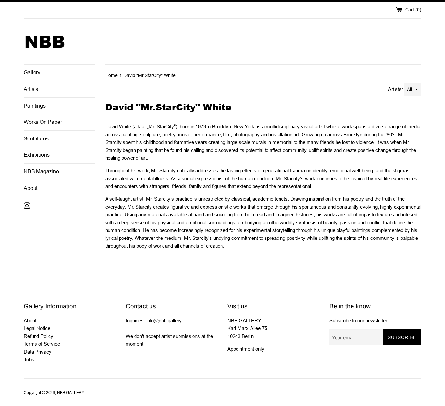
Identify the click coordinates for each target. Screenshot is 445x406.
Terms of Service (42, 344)
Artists (31, 89)
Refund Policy (38, 336)
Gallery (32, 72)
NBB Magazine (41, 171)
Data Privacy (37, 352)
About (30, 188)
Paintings (35, 106)
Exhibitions (37, 155)
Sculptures (36, 138)
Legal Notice (37, 328)
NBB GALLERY (70, 392)
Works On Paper (43, 122)
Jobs (29, 359)
